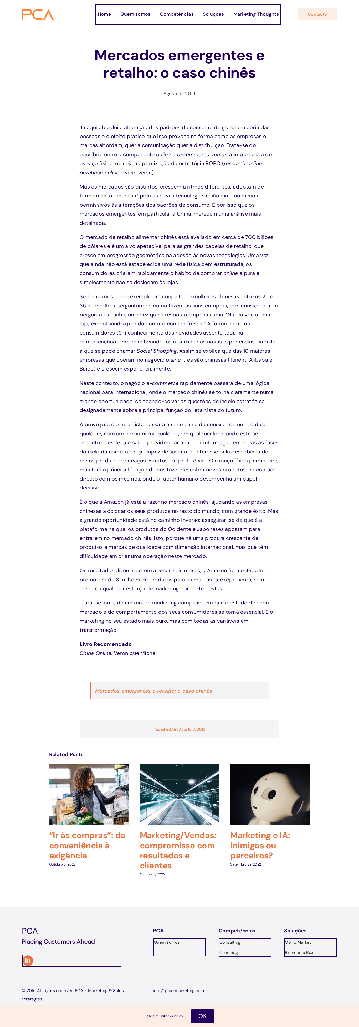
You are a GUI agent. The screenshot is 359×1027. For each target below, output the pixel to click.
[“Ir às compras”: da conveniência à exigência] (89, 767)
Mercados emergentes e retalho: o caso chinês (153, 690)
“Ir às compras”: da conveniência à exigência (87, 845)
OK (202, 1016)
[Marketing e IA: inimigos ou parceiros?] (270, 767)
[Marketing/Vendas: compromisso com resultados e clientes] (179, 767)
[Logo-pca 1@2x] (38, 11)
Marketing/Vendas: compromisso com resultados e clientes (178, 850)
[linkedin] (28, 960)
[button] (53, 820)
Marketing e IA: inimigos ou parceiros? (260, 845)
